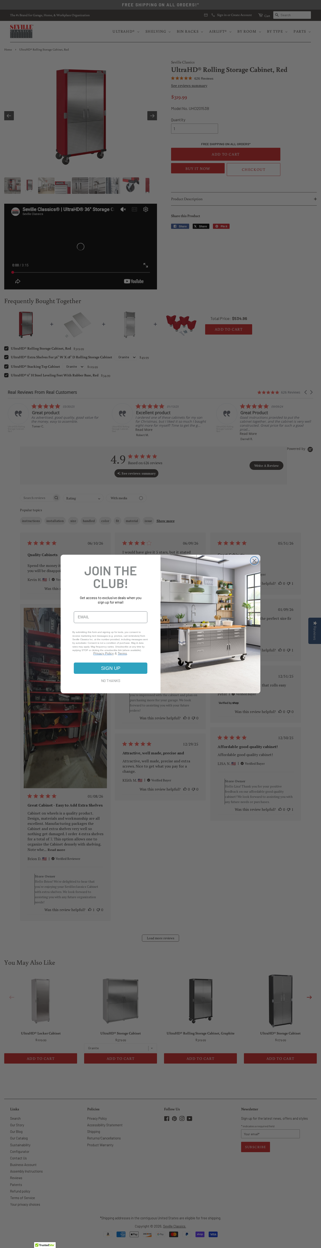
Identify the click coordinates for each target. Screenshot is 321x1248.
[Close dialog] (254, 561)
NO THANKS (110, 680)
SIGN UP (110, 668)
